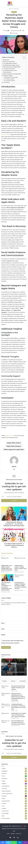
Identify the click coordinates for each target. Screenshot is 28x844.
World (3, 781)
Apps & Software (6, 791)
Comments (23, 681)
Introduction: (6, 59)
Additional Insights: (8, 75)
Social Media (5, 813)
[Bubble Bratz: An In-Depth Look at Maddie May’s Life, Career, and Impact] (7, 560)
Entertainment (5, 786)
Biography (16, 8)
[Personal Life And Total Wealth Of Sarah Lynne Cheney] (6, 688)
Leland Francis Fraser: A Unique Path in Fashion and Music (20, 568)
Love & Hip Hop (5, 134)
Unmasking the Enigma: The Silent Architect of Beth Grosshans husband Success (20, 585)
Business (4, 796)
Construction (5, 811)
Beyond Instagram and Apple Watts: (12, 74)
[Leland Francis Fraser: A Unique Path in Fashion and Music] (21, 560)
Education (4, 778)
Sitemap (13, 833)
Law (3, 806)
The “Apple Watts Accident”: (10, 63)
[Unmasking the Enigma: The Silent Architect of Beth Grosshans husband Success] (21, 577)
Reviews (4, 773)
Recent (13, 681)
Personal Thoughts (10, 78)
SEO (3, 816)
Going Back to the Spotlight (11, 77)
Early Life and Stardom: (9, 61)
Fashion (4, 808)
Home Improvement (7, 793)
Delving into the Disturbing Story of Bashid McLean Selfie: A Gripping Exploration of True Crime (18, 697)
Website (3, 634)
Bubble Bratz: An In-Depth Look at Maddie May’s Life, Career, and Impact (7, 568)
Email (3, 629)
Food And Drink (6, 801)
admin (6, 30)
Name (3, 623)
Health (3, 768)
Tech (3, 776)
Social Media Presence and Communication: (10, 71)
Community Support (10, 80)
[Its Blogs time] (10, 3)
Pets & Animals (6, 818)
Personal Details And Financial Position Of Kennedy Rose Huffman (18, 722)
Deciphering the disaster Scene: (11, 65)
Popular (4, 681)
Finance (4, 803)
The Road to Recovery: (9, 68)
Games (4, 783)
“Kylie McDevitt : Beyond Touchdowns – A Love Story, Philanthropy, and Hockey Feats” (6, 586)
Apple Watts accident (14, 443)
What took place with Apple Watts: (12, 67)
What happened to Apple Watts (14, 449)
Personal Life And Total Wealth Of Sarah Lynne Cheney (18, 687)
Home (11, 8)
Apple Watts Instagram (14, 446)
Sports (3, 798)
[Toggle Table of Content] (23, 57)
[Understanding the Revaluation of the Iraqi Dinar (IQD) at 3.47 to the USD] (6, 706)
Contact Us (18, 833)
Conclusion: (7, 82)
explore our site (9, 435)
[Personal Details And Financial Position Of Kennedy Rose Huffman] (6, 723)
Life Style (4, 788)
